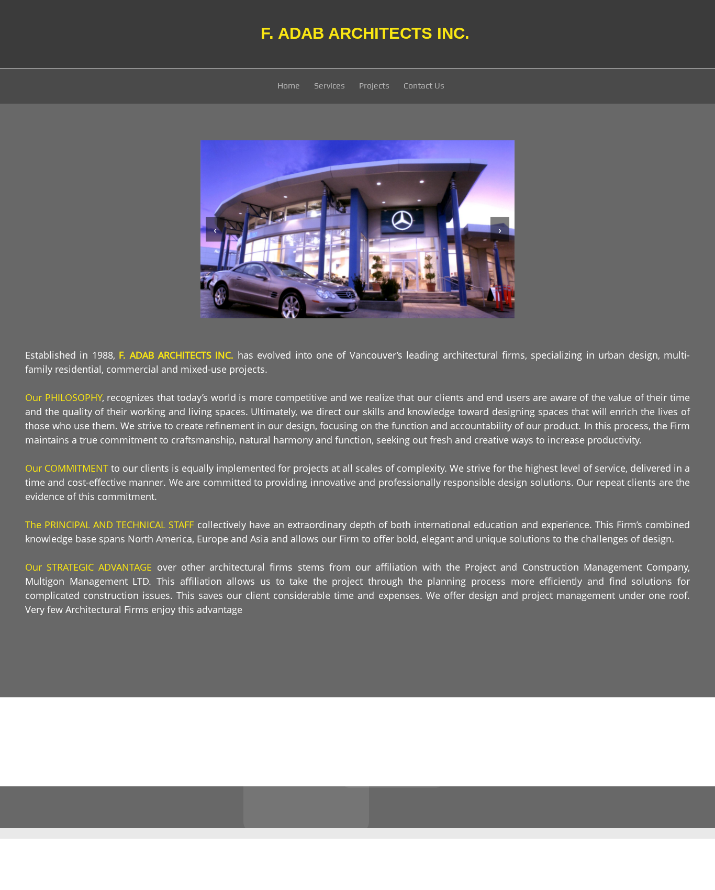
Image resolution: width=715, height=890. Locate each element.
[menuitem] (289, 87)
